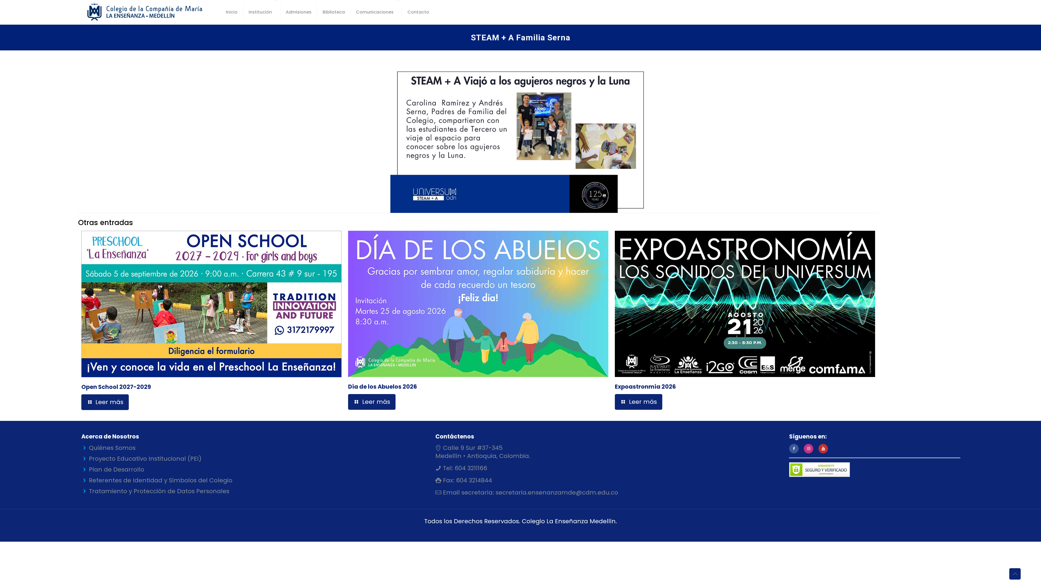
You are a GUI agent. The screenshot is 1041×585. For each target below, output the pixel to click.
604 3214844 (473, 480)
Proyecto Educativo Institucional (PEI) (145, 458)
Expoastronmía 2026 (645, 387)
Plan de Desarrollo (116, 469)
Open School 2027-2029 (116, 387)
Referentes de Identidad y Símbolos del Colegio (160, 480)
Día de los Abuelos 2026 (382, 387)
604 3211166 (470, 468)
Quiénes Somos (112, 448)
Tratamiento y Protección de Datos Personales (159, 491)
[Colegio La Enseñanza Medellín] (149, 12)
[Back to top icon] (1015, 574)
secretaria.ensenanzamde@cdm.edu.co (556, 492)
